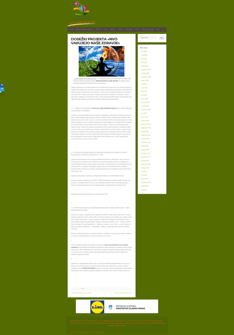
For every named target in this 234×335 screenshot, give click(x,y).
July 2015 (144, 190)
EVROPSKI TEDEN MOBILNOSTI (123, 293)
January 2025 (145, 106)
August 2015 (145, 186)
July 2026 (144, 51)
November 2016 (146, 164)
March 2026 (144, 66)
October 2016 (145, 168)
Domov (71, 29)
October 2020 (145, 139)
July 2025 (144, 84)
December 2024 (145, 110)
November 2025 (146, 69)
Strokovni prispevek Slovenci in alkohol (82, 293)
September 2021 (146, 135)
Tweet (82, 288)
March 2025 (144, 99)
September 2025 (146, 77)
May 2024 (144, 113)
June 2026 (144, 55)
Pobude (112, 29)
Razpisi (120, 29)
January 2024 (145, 120)
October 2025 (145, 73)
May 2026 (144, 59)
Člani (105, 29)
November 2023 (146, 124)
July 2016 (144, 171)
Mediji (137, 29)
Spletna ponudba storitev (84, 29)
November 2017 (146, 157)
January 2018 (145, 150)
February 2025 (145, 102)
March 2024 (144, 117)
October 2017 (145, 160)
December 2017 (145, 153)
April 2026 (144, 62)
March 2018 (144, 146)
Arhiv (158, 29)
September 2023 (146, 128)
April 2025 (144, 95)
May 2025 (144, 91)
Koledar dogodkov (148, 29)
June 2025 (144, 88)
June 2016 (144, 175)
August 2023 (145, 131)
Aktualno (129, 29)
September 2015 (146, 182)
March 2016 (144, 179)
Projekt (98, 29)
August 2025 (145, 80)
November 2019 (146, 142)
